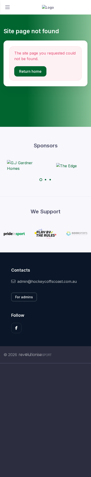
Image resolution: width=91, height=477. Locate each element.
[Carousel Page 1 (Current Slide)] (40, 179)
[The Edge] (66, 166)
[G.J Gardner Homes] (24, 165)
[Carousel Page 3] (50, 179)
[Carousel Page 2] (45, 179)
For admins (24, 297)
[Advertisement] (45, 420)
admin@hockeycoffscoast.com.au (47, 281)
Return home (30, 71)
